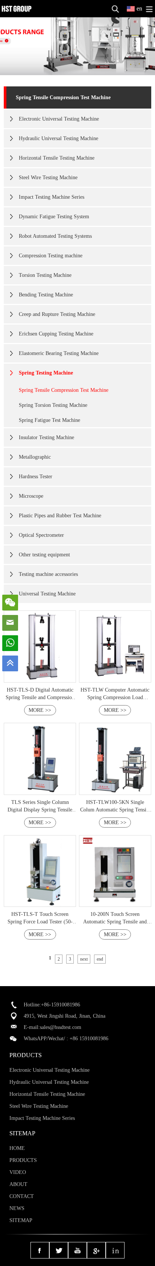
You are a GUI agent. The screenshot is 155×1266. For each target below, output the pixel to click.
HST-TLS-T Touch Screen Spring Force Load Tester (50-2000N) (40, 921)
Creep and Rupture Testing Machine (57, 314)
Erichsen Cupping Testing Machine (56, 334)
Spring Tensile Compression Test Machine (63, 97)
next (84, 959)
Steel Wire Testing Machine (48, 177)
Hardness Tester (35, 476)
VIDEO (17, 1172)
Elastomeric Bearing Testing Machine (59, 353)
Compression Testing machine (50, 255)
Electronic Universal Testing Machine (59, 119)
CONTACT (21, 1196)
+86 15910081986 (89, 1038)
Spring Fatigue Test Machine (49, 420)
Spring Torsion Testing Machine (53, 405)
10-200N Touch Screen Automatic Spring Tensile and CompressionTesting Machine (115, 921)
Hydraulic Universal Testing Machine (58, 138)
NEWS (16, 1208)
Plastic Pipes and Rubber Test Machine (60, 515)
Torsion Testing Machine (45, 275)
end (100, 959)
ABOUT (18, 1184)
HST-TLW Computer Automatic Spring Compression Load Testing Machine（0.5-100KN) (115, 697)
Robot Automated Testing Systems (55, 236)
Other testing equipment (44, 554)
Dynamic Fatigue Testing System (54, 216)
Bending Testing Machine (46, 295)
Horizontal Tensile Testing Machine (56, 158)
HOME (17, 1148)
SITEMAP (20, 1220)
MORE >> (40, 710)
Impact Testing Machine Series (51, 197)
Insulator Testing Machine (46, 437)
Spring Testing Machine (46, 373)
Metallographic (35, 457)
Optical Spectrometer (41, 535)
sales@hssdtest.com (60, 1027)
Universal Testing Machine (47, 594)
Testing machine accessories (48, 574)
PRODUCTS (23, 1160)
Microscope (31, 496)
